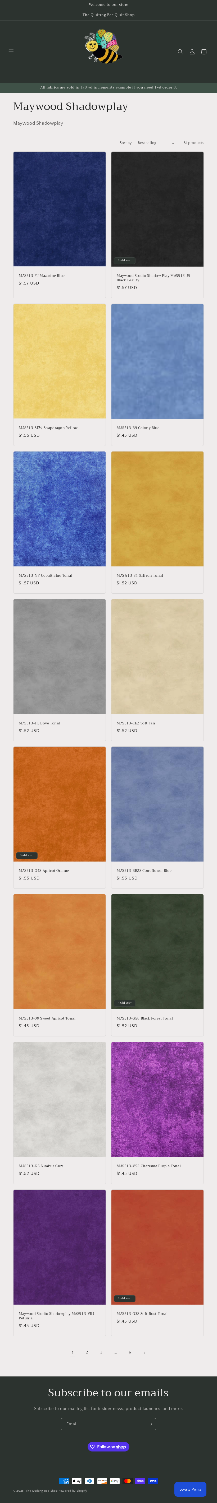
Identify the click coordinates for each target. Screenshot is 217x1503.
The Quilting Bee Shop (42, 1490)
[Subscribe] (150, 1424)
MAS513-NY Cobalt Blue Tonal (45, 576)
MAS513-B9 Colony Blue (138, 428)
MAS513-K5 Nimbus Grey (41, 1166)
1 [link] (73, 1352)
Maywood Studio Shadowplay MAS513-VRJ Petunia (56, 1316)
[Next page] (144, 1352)
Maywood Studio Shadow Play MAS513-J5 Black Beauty (154, 278)
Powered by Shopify (72, 1490)
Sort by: (126, 143)
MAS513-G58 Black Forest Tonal (145, 1018)
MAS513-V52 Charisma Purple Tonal (149, 1166)
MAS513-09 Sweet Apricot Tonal (47, 1018)
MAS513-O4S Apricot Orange (44, 871)
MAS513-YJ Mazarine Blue (42, 276)
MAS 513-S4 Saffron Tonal (140, 576)
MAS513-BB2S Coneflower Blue (144, 871)
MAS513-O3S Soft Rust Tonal (142, 1314)
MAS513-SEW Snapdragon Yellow (48, 428)
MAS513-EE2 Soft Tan (136, 723)
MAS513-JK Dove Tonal (39, 723)
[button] (11, 52)
